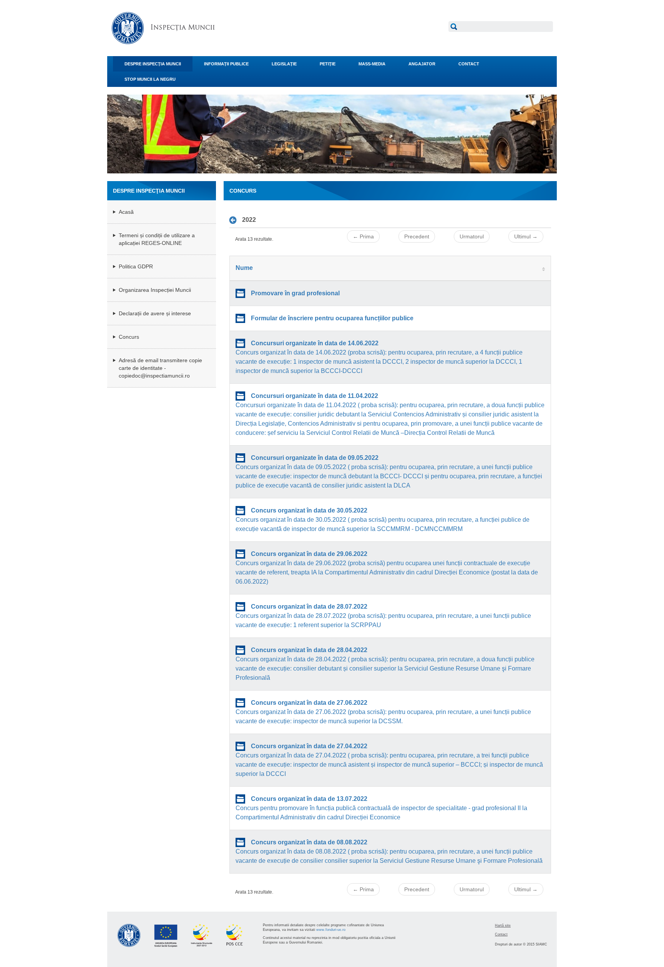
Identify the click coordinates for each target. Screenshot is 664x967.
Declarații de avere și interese (155, 313)
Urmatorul (472, 236)
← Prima (363, 236)
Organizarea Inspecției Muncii (155, 290)
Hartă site (503, 925)
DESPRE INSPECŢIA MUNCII (152, 64)
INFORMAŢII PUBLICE (226, 64)
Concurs (129, 337)
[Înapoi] (235, 220)
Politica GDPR (136, 266)
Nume (244, 268)
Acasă (126, 212)
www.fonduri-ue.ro (330, 930)
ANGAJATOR (421, 64)
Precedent (416, 236)
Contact (501, 934)
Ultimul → (526, 236)
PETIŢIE (327, 64)
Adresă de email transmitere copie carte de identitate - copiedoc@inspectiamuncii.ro (160, 368)
